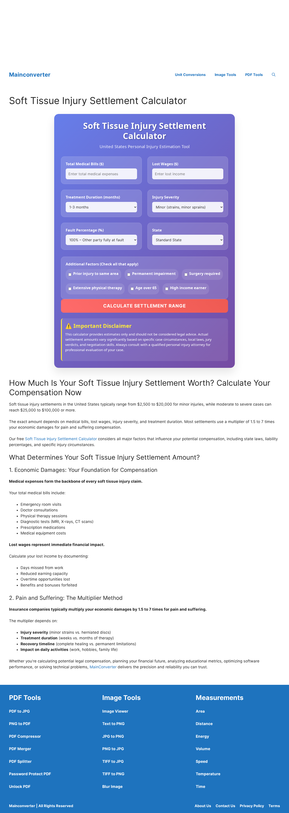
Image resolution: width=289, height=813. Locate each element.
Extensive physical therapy (97, 287)
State (157, 230)
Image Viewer (115, 711)
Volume (203, 749)
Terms (274, 806)
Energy (202, 736)
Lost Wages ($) (165, 163)
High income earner (188, 287)
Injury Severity (165, 197)
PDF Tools (254, 74)
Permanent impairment (154, 273)
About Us (203, 806)
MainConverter (103, 667)
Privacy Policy (252, 806)
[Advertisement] (135, 31)
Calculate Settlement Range (144, 306)
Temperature (208, 774)
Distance (204, 723)
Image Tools (225, 74)
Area (200, 711)
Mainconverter (29, 74)
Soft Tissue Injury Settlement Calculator (61, 439)
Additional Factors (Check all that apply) (102, 264)
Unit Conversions (190, 74)
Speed (202, 761)
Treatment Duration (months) (93, 197)
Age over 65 (145, 287)
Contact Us (225, 806)
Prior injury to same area (96, 273)
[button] (273, 74)
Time (200, 786)
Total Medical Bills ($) (85, 163)
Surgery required (204, 273)
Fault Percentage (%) (85, 230)
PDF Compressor (25, 736)
